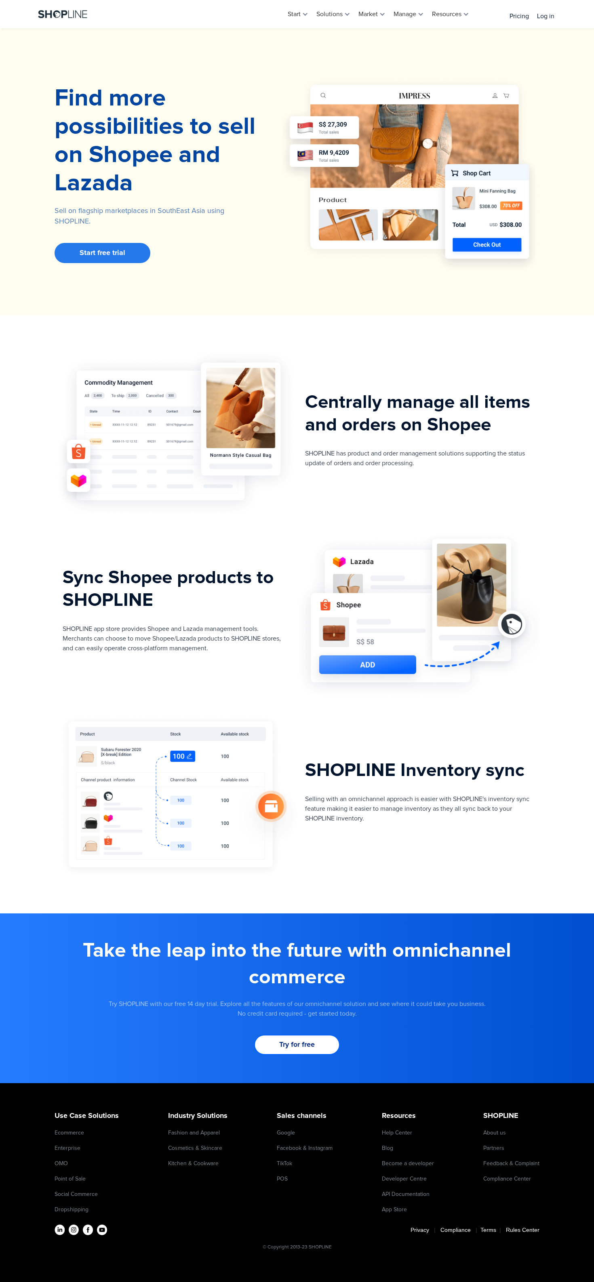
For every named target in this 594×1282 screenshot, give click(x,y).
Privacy (422, 1230)
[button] (298, 14)
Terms (489, 1230)
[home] (63, 14)
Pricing (519, 16)
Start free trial (102, 253)
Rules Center (522, 1230)
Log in (545, 16)
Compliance (456, 1230)
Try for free (297, 1044)
